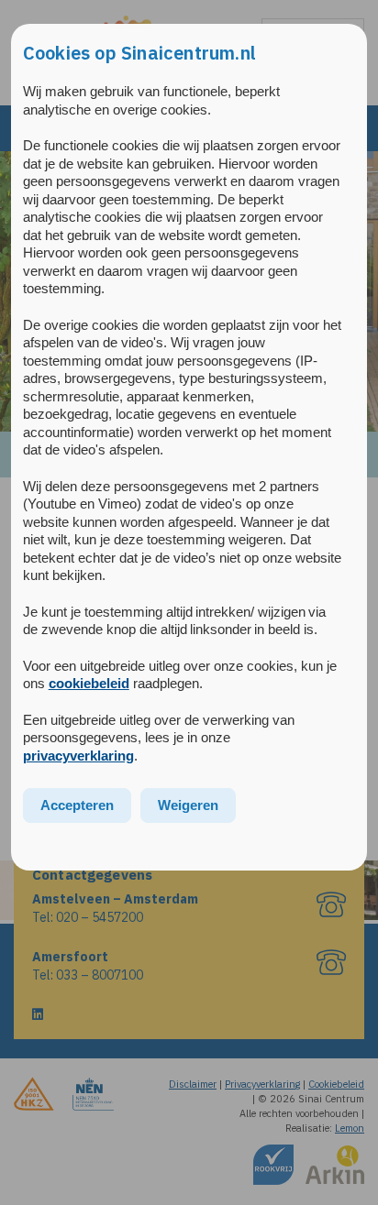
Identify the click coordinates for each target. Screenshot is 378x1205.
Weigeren (188, 805)
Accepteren (77, 805)
